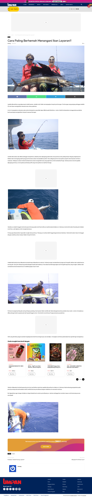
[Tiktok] (75, 9)
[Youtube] (76, 9)
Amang (9, 43)
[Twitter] (73, 9)
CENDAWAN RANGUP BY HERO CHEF (16, 366)
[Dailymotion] (78, 9)
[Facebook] (70, 9)
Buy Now (12, 374)
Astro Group (84, 495)
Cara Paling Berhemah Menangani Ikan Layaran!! (39, 40)
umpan (13, 453)
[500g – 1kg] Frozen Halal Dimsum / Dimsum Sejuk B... (34, 366)
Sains (13, 35)
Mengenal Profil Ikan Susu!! (78, 459)
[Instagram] (71, 9)
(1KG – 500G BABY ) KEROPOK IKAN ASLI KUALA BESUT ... (74, 366)
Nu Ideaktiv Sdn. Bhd (73, 495)
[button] (81, 4)
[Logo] (12, 4)
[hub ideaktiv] (85, 4)
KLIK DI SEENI (46, 446)
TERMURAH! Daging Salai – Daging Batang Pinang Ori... (54, 366)
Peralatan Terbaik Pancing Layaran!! (16, 459)
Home (9, 35)
